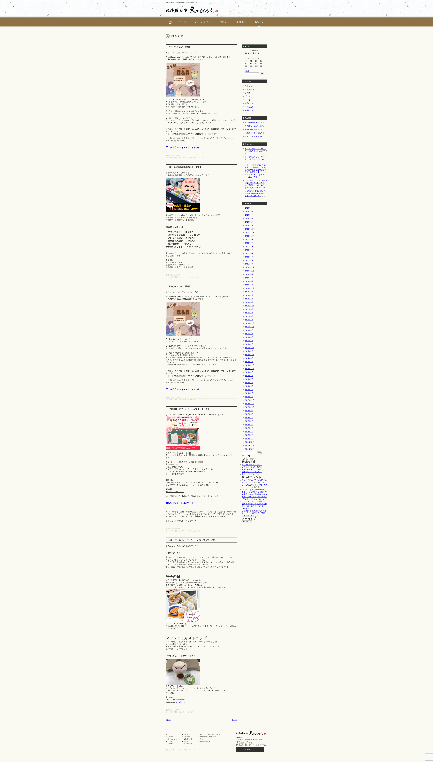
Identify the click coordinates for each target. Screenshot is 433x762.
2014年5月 (249, 358)
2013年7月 (249, 379)
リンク (202, 739)
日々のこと (249, 107)
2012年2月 (249, 435)
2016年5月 (249, 341)
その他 (247, 93)
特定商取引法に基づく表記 (208, 736)
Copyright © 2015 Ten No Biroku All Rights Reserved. (180, 750)
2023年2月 (249, 222)
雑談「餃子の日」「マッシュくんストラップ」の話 (192, 540)
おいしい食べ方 (172, 739)
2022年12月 (249, 229)
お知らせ (191, 277)
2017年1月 (249, 320)
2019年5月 (249, 299)
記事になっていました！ (255, 133)
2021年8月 (249, 264)
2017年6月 (249, 309)
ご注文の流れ (188, 744)
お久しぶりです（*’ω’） (254, 136)
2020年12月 (249, 267)
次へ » (234, 720)
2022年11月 (249, 232)
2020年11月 (249, 271)
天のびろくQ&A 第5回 (179, 286)
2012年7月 (249, 418)
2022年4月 (249, 257)
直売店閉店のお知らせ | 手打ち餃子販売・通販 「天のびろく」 (256, 193)
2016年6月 (249, 337)
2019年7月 (249, 295)
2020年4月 (249, 285)
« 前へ (168, 720)
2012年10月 (249, 407)
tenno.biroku (180, 702)
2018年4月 (249, 302)
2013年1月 (249, 397)
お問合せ (186, 741)
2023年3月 (249, 218)
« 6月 (247, 71)
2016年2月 (249, 344)
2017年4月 (249, 313)
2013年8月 (249, 376)
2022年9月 (249, 239)
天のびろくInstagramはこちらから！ (184, 147)
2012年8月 (249, 414)
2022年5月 (249, 253)
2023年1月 (249, 225)
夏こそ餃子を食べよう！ (255, 122)
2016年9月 (249, 330)
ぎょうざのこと (193, 158)
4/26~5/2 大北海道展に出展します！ (185, 167)
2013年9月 (249, 372)
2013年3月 (249, 390)
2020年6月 (249, 281)
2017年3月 (249, 316)
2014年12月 (249, 355)
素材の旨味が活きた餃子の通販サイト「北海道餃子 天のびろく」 (184, 2)
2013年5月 (249, 386)
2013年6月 (249, 383)
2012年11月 (249, 404)
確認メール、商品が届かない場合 (210, 734)
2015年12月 (249, 348)
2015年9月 (249, 351)
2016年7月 (249, 334)
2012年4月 (249, 428)
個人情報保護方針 (205, 741)
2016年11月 (249, 327)
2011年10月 (249, 449)
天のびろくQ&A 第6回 (179, 47)
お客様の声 (187, 736)
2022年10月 (249, 236)
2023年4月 (249, 215)
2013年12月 (249, 365)
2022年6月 (249, 250)
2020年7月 (249, 278)
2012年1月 (249, 439)
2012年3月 (249, 432)
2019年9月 (249, 292)
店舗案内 (248, 191)
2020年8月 (249, 274)
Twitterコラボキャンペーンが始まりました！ (189, 409)
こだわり (248, 180)
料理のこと (249, 103)
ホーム (170, 734)
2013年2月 (249, 393)
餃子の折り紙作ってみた (255, 129)
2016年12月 (249, 323)
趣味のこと (249, 110)
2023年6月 (249, 208)
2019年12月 (249, 288)
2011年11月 (249, 446)
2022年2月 (249, 260)
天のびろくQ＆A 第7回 (254, 126)
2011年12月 (249, 442)
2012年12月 (249, 400)
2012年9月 (249, 411)
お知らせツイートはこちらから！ (182, 503)
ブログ (202, 158)
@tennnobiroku (179, 700)
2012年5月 (249, 425)
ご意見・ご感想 (188, 739)
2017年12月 (249, 306)
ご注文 (247, 165)
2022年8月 (249, 243)
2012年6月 (249, 421)
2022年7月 (249, 246)
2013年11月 (249, 369)
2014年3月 (249, 362)
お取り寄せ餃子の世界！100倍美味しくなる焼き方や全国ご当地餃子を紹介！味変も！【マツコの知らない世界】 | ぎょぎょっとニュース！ (254, 494)
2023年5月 (249, 211)
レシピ (247, 100)
